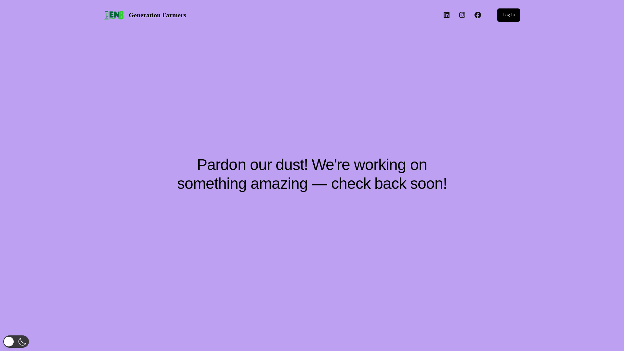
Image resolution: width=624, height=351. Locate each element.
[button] (16, 341)
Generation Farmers (157, 15)
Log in (508, 14)
